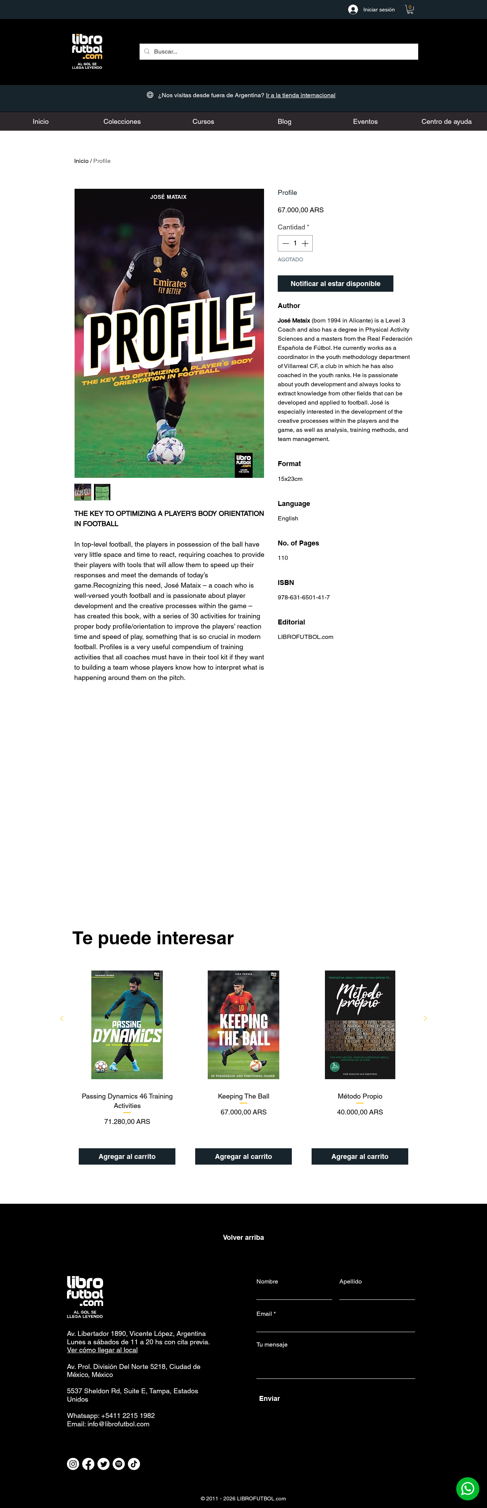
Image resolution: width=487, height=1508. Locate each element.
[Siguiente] (425, 1018)
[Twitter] (103, 1464)
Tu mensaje (272, 1345)
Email (264, 1314)
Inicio (81, 160)
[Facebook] (88, 1464)
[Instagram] (73, 1464)
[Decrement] (285, 243)
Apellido (350, 1282)
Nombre (267, 1282)
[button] (410, 9)
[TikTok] (134, 1464)
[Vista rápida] (127, 1024)
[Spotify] (119, 1464)
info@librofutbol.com (119, 1424)
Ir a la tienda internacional (301, 95)
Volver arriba (243, 1237)
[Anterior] (61, 1018)
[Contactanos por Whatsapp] (467, 1488)
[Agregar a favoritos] (404, 283)
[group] (243, 1067)
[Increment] (306, 243)
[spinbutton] (295, 243)
